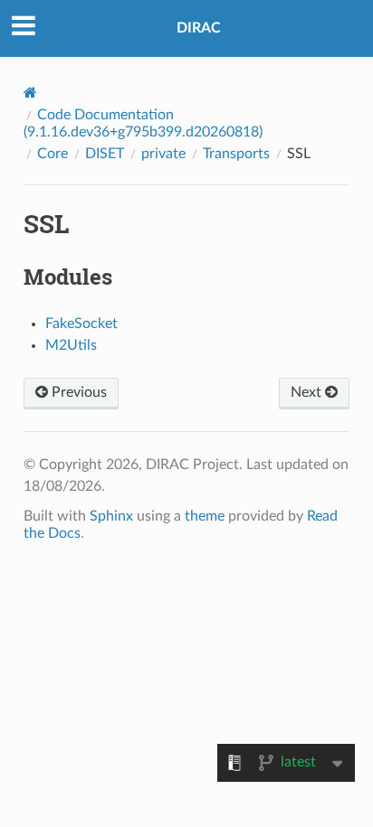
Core (52, 153)
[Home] (30, 92)
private (163, 153)
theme (205, 516)
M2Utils (71, 345)
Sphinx (111, 516)
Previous (77, 392)
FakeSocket (81, 323)
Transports (236, 153)
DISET (104, 153)
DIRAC (199, 28)
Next (308, 392)
